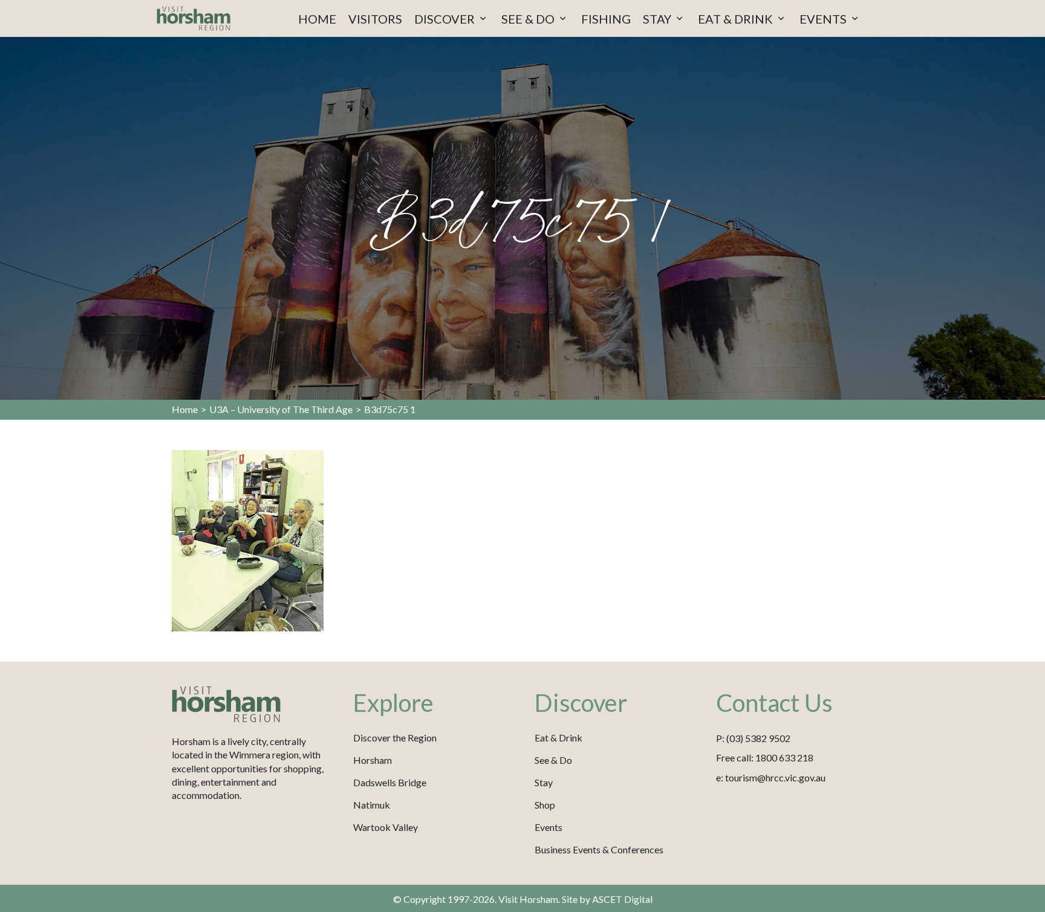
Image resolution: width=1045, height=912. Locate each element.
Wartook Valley (385, 827)
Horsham (372, 760)
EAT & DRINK (736, 18)
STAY (658, 18)
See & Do (553, 760)
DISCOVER (445, 18)
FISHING (606, 18)
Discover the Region (395, 737)
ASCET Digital (622, 899)
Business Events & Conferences (599, 849)
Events (548, 827)
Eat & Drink (558, 737)
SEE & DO (529, 18)
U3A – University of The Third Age (281, 409)
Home (185, 409)
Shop (545, 804)
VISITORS (375, 18)
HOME (317, 18)
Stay (544, 782)
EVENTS (824, 18)
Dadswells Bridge (389, 782)
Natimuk (371, 804)
